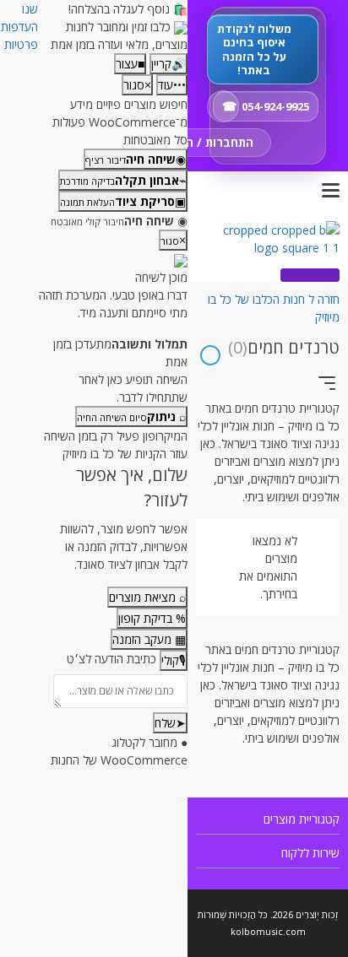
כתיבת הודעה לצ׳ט (111, 659)
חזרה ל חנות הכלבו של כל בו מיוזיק (274, 308)
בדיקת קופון (152, 618)
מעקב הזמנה (149, 639)
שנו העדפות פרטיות (19, 26)
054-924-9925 (275, 106)
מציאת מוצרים (147, 597)
